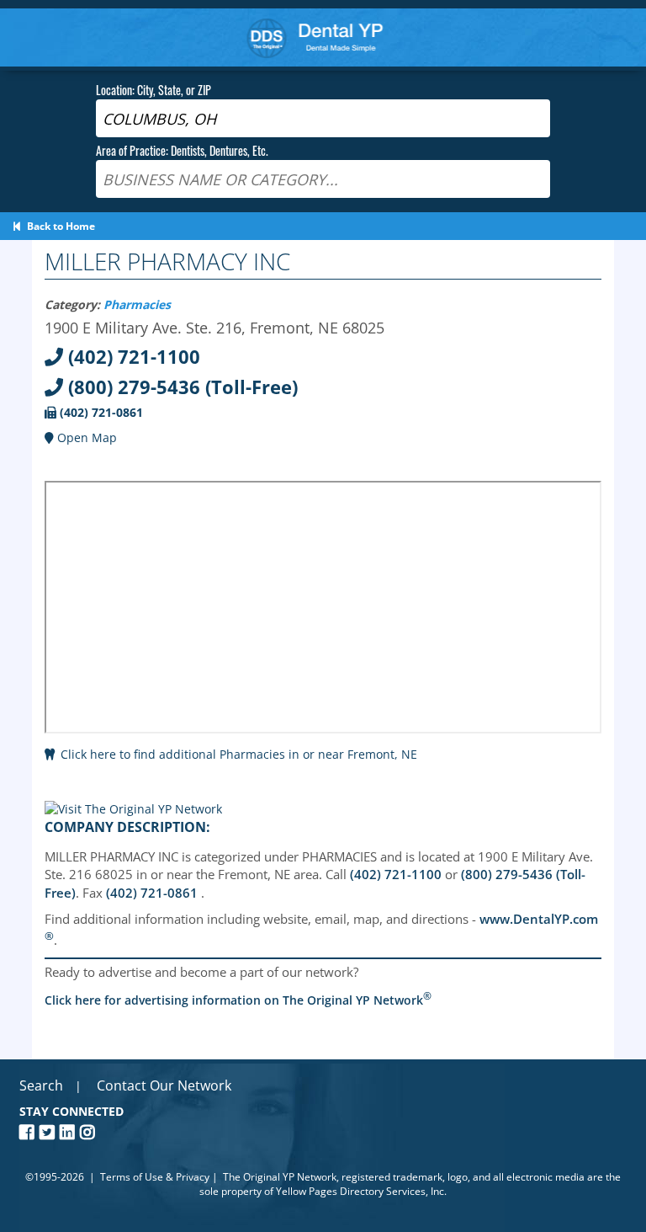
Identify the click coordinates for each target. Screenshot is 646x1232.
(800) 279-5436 (180, 386)
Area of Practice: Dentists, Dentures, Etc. (182, 150)
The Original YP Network (279, 1177)
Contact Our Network (164, 1085)
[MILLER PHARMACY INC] (133, 809)
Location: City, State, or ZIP (153, 90)
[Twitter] (50, 1132)
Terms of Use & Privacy (154, 1177)
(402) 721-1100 (131, 356)
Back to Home (58, 226)
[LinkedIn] (70, 1132)
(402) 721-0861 (99, 412)
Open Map (85, 437)
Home (315, 37)
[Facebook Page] (29, 1132)
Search (41, 1085)
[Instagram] (90, 1132)
